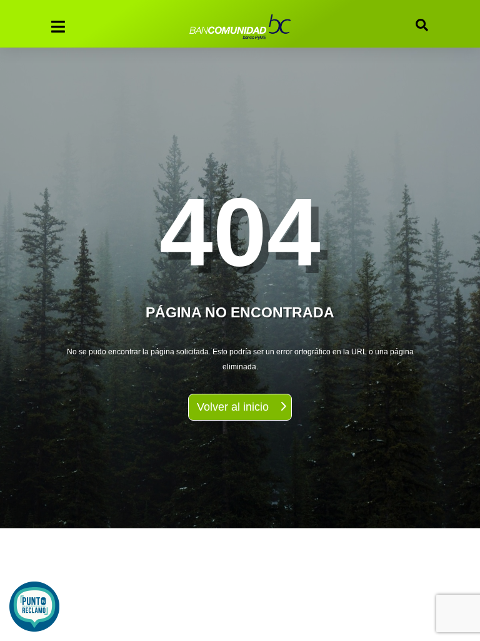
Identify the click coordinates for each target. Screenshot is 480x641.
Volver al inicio (233, 407)
